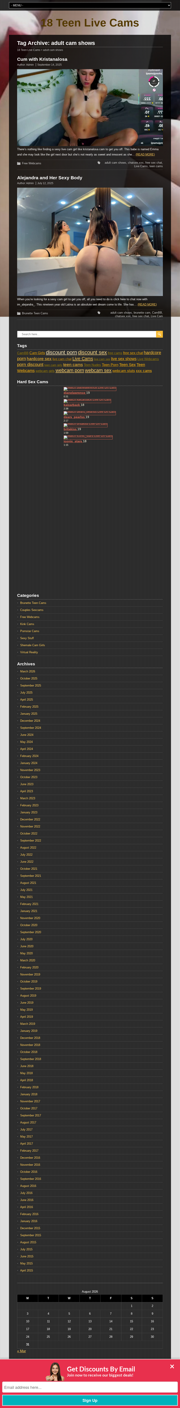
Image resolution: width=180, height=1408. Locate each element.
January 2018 (28, 1094)
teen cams (156, 166)
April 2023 (26, 791)
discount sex (92, 352)
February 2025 (29, 706)
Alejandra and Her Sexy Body (49, 177)
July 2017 (26, 1129)
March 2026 (27, 671)
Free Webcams (31, 163)
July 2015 (26, 1249)
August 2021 (28, 882)
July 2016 (26, 1193)
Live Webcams (148, 359)
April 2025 (26, 699)
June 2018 (26, 1066)
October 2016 (28, 1171)
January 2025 (28, 713)
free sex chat (153, 162)
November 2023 (30, 770)
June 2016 (26, 1200)
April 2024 (26, 749)
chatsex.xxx (136, 162)
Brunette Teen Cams (35, 313)
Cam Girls (37, 353)
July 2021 (26, 890)
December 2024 (30, 720)
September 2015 (30, 1235)
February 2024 (29, 756)
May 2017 (26, 1136)
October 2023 (28, 777)
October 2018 (28, 1052)
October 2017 (28, 1108)
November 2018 (30, 1045)
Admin (30, 64)
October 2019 (28, 981)
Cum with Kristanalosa (42, 59)
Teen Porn (110, 365)
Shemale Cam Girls (32, 645)
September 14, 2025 (49, 64)
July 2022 (26, 854)
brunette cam (142, 312)
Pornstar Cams (29, 631)
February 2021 (29, 904)
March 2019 (27, 1023)
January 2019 (28, 1030)
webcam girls (45, 371)
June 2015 (26, 1256)
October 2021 (28, 868)
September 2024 (30, 727)
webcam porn (70, 370)
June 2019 (26, 1002)
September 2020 (30, 932)
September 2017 (30, 1115)
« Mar (21, 1351)
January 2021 (28, 911)
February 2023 (29, 805)
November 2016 (30, 1164)
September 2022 (30, 840)
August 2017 (28, 1122)
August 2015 (28, 1242)
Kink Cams (27, 624)
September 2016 (30, 1178)
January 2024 (28, 763)
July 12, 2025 (45, 183)
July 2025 (26, 692)
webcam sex (98, 370)
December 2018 (30, 1038)
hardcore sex (39, 358)
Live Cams (141, 166)
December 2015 (30, 1228)
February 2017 (29, 1150)
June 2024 (26, 734)
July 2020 (26, 939)
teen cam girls (53, 365)
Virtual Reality (29, 652)
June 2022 (26, 861)
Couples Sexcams (31, 610)
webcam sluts (123, 371)
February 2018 (29, 1087)
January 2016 (28, 1221)
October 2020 (28, 925)
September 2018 (30, 1059)
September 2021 (30, 875)
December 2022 (30, 819)
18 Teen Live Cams (90, 23)
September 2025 (30, 685)
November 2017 (30, 1101)
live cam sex (102, 359)
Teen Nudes (92, 365)
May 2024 (26, 742)
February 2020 (29, 967)
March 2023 (27, 798)
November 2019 (30, 974)
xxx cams (144, 370)
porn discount (30, 364)
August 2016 (28, 1186)
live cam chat (62, 359)
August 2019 (28, 995)
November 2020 (30, 918)
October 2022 (28, 833)
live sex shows (124, 359)
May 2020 (26, 953)
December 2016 (30, 1157)
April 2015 (26, 1270)
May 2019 (26, 1009)
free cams (115, 353)
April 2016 (26, 1207)
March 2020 (27, 960)
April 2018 (26, 1080)
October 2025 (28, 678)
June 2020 (26, 946)
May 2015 (26, 1263)
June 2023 (26, 784)
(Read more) (145, 154)
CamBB (157, 312)
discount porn (61, 352)
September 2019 (30, 988)
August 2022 (28, 847)
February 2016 (29, 1214)
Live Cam (157, 316)
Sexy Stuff (27, 638)
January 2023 (28, 812)
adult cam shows (115, 162)
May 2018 (26, 1073)
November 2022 (30, 826)
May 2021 (26, 897)
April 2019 (26, 1016)
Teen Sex (127, 365)
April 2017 (26, 1143)
